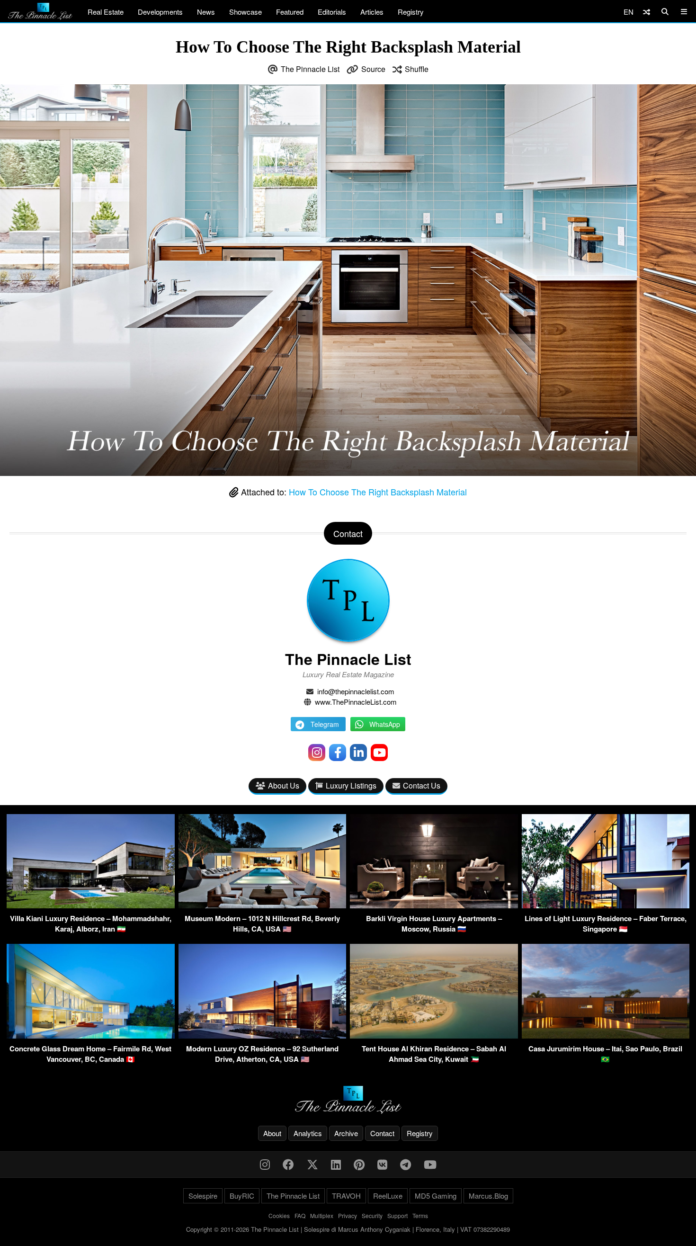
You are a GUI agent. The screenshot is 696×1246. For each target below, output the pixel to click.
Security (372, 1215)
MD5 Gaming (435, 1196)
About (272, 1133)
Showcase (245, 12)
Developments (160, 12)
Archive (346, 1133)
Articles (372, 12)
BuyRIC (242, 1196)
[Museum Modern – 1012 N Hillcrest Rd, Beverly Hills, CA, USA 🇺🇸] (262, 905)
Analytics (308, 1133)
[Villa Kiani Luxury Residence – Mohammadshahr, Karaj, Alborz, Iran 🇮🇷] (91, 905)
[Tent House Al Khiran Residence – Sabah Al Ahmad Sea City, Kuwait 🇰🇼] (434, 1035)
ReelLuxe (387, 1196)
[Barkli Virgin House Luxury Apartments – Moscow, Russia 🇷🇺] (434, 905)
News (206, 12)
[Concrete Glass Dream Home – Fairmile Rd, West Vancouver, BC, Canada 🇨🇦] (91, 1035)
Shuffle (416, 68)
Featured (289, 12)
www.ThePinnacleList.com (356, 702)
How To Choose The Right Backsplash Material (378, 491)
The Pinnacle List (310, 68)
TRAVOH (346, 1196)
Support (397, 1215)
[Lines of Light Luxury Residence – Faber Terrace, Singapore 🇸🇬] (606, 905)
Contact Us (421, 785)
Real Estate (106, 12)
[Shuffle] (646, 11)
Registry (411, 12)
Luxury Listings (351, 785)
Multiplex (321, 1215)
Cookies (279, 1215)
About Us (283, 785)
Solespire (202, 1196)
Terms (420, 1215)
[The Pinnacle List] (348, 1100)
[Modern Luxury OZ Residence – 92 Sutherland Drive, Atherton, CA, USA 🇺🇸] (262, 1035)
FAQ (299, 1215)
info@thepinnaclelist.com (355, 691)
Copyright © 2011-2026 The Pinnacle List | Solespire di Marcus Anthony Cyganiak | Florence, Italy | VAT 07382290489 (348, 1229)
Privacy (347, 1215)
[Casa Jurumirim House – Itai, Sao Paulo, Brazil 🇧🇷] (606, 1035)
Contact (382, 1133)
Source (373, 68)
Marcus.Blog (488, 1196)
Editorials (332, 12)
